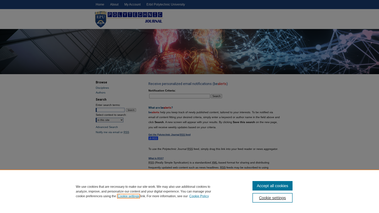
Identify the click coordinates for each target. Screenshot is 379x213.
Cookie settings (128, 196)
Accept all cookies (272, 186)
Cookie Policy (199, 196)
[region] (189, 191)
